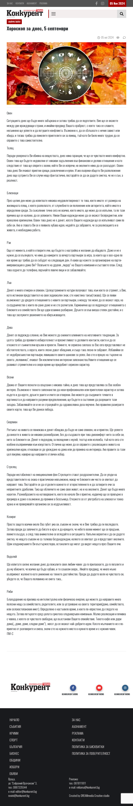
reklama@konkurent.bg (88, 787)
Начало (14, 720)
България (16, 746)
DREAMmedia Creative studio (95, 796)
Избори (14, 767)
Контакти (20, 3)
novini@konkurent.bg (18, 796)
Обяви (14, 773)
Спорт (14, 740)
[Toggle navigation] (53, 14)
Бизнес (14, 753)
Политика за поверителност (91, 753)
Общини (15, 760)
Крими (14, 733)
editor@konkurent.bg (26, 791)
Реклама (43, 3)
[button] (73, 688)
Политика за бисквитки (88, 746)
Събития (15, 726)
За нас (10, 3)
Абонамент (32, 3)
